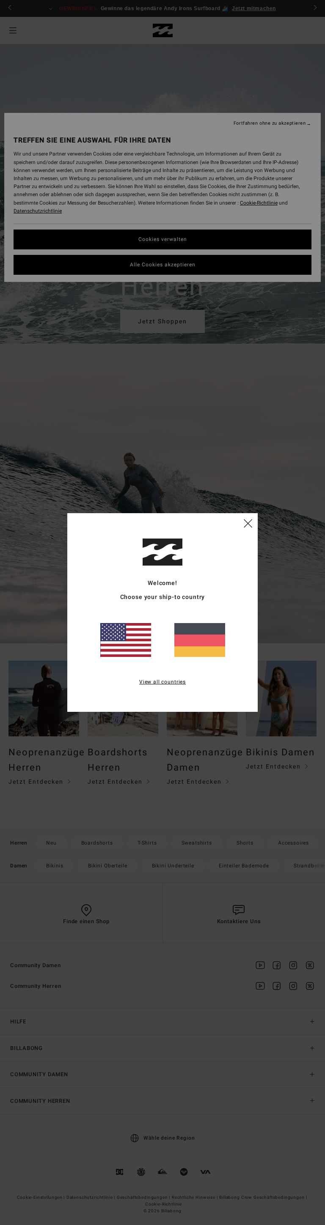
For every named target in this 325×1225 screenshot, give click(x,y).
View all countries (162, 682)
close (248, 523)
